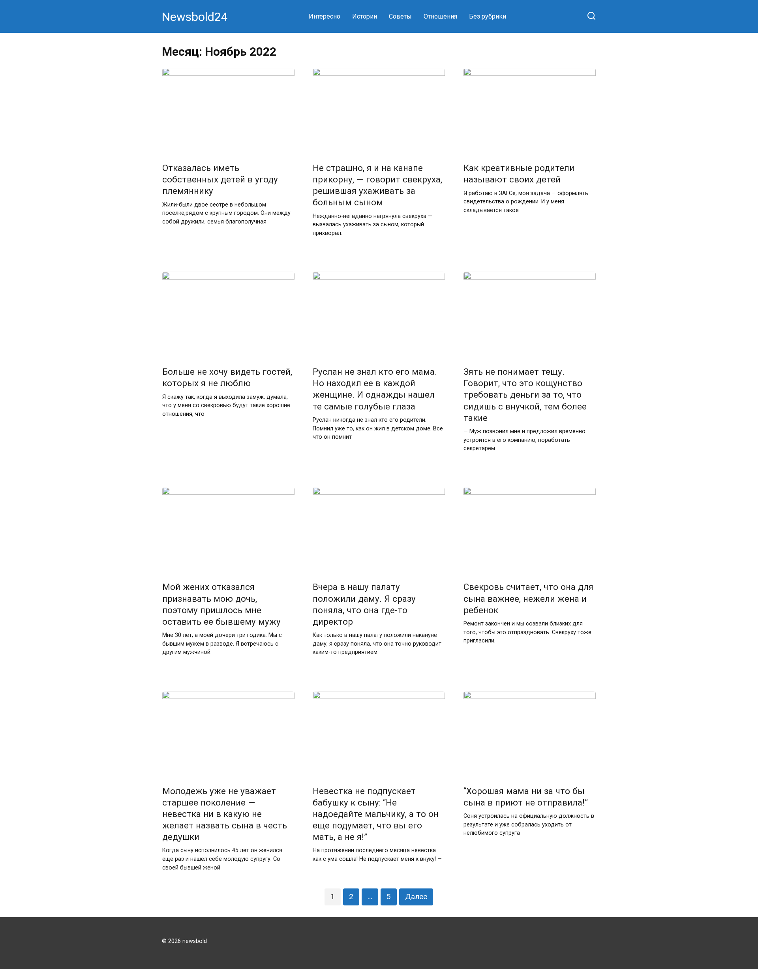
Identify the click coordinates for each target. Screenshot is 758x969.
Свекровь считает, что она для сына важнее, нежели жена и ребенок (528, 598)
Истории (364, 16)
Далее (416, 896)
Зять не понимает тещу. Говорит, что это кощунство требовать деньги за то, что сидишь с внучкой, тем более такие (525, 394)
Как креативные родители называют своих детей (518, 173)
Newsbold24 (195, 17)
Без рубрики (487, 16)
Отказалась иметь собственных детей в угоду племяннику (220, 179)
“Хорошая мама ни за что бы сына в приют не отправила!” (525, 797)
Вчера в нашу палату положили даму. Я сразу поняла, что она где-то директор (364, 604)
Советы (400, 16)
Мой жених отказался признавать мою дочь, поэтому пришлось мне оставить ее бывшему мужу (221, 604)
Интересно (324, 16)
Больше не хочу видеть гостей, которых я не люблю (227, 377)
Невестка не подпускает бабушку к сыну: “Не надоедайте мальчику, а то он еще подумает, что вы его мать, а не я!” (376, 814)
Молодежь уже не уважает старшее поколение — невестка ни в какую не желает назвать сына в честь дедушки (224, 814)
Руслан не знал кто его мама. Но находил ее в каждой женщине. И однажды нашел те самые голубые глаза (375, 388)
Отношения (440, 16)
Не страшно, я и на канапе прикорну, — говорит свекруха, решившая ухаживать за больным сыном (377, 185)
